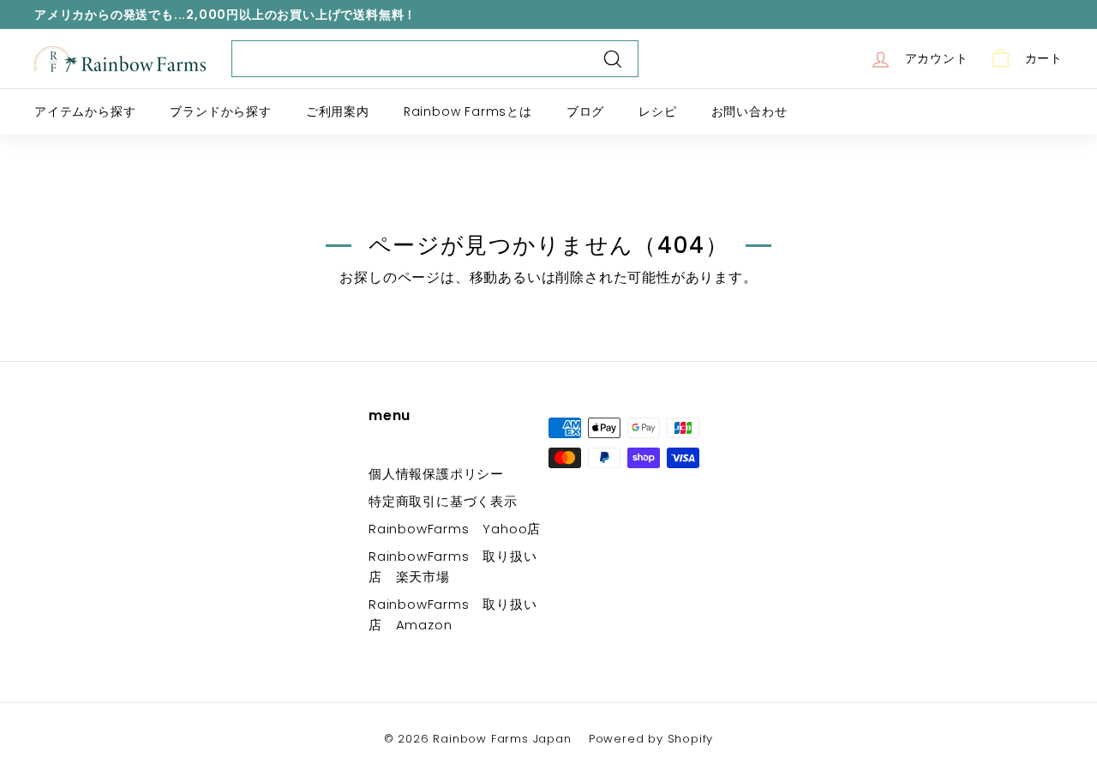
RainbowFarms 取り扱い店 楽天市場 (453, 566)
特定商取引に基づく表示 (443, 501)
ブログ (585, 111)
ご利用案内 (337, 111)
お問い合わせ (749, 111)
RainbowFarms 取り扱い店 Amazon (453, 614)
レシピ (657, 111)
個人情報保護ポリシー (436, 474)
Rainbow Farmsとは (468, 111)
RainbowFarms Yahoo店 (455, 529)
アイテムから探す (84, 111)
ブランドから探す (220, 111)
